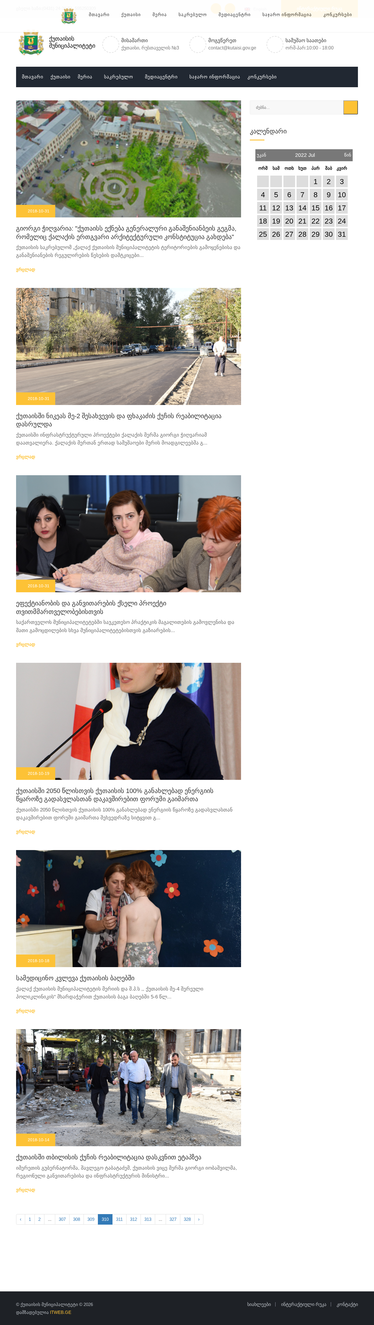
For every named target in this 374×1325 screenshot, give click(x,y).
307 (62, 1219)
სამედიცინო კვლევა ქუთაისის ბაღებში (75, 978)
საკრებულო (118, 76)
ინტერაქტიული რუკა (319, 8)
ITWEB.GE (60, 1312)
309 (90, 1219)
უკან (261, 153)
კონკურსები (262, 76)
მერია (85, 76)
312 (133, 1219)
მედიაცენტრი (161, 76)
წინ (347, 153)
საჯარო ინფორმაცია (214, 76)
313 (147, 1219)
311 (119, 1219)
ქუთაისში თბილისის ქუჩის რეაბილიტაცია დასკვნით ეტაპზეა (108, 1157)
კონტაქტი (347, 1304)
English (259, 9)
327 (172, 1219)
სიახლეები (259, 1304)
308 (76, 1219)
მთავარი (32, 76)
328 (187, 1219)
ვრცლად (26, 269)
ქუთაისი (60, 76)
